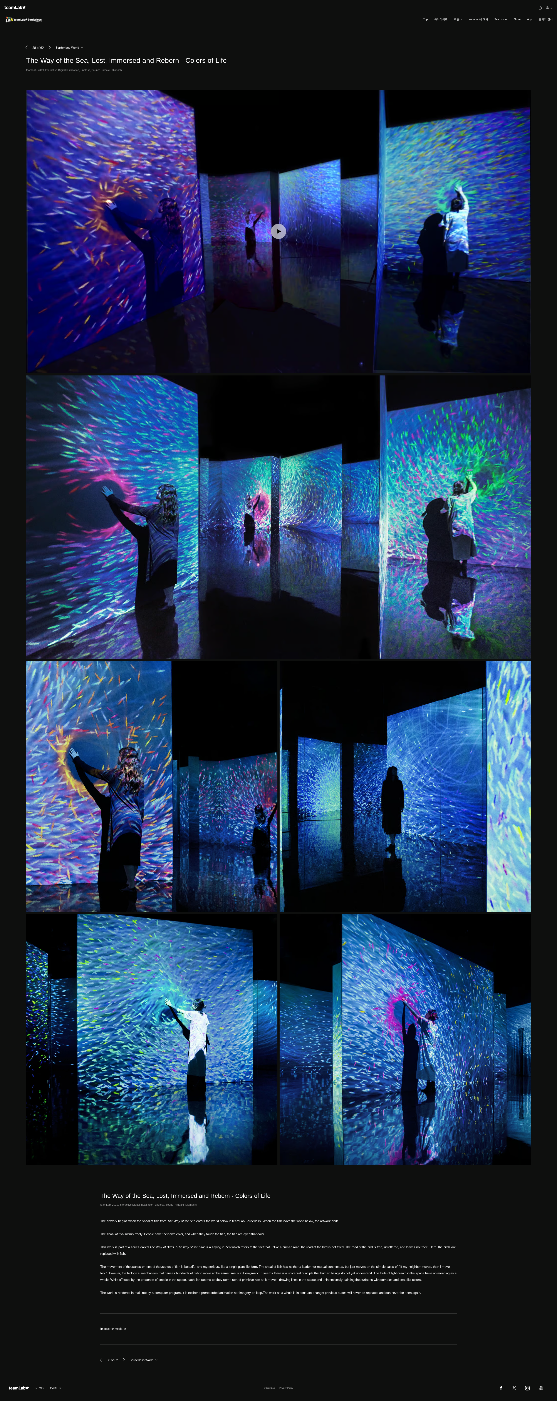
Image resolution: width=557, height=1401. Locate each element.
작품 (456, 19)
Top (425, 19)
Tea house (501, 19)
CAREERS (56, 1388)
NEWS (39, 1388)
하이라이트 (441, 19)
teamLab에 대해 (478, 19)
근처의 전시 (546, 19)
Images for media (111, 1328)
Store (517, 19)
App (529, 19)
